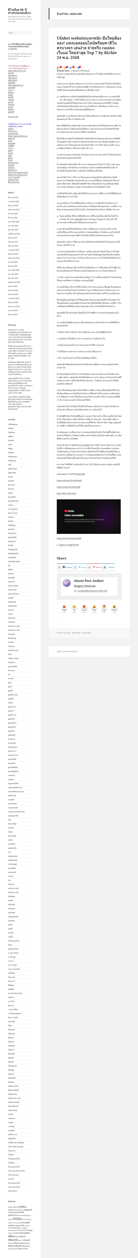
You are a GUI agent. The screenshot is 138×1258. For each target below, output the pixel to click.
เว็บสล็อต (11, 1163)
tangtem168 (12, 860)
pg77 (10, 682)
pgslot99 (11, 719)
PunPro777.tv (13, 755)
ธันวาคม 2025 (13, 230)
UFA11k (11, 884)
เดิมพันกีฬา (12, 1138)
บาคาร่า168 (12, 965)
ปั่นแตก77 (11, 981)
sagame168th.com (15, 787)
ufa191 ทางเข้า (13, 888)
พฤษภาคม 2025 (14, 258)
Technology (12, 864)
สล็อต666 (11, 1046)
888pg (10, 448)
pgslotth (11, 112)
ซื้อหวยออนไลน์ (13, 182)
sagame (11, 779)
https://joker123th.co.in (17, 71)
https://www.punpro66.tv (18, 175)
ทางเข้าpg (11, 957)
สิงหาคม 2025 (13, 246)
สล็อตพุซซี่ (11, 1078)
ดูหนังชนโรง (12, 170)
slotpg (10, 95)
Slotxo (10, 832)
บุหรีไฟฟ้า (11, 973)
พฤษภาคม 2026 (14, 209)
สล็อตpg (11, 1070)
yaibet (10, 929)
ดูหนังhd (11, 167)
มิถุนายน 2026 (13, 205)
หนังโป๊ (10, 1114)
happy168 (12, 541)
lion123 (11, 610)
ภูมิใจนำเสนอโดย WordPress (67, 651)
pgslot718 (11, 707)
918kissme (12, 461)
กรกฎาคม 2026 (13, 201)
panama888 (12, 666)
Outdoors (11, 662)
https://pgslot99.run (15, 85)
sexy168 (11, 799)
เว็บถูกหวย (11, 1151)
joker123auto (13, 586)
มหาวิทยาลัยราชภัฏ (15, 993)
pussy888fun (13, 767)
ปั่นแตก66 (11, 977)
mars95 (11, 642)
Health (10, 545)
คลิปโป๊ (10, 97)
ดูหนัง (10, 141)
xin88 (10, 925)
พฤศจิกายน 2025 (14, 234)
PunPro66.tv (13, 747)
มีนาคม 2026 (12, 217)
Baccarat (11, 485)
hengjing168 (13, 549)
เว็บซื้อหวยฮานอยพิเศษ (16, 1142)
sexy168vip (12, 804)
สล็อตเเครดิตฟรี (13, 1102)
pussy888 (11, 88)
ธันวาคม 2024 (13, 278)
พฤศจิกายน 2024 (14, 282)
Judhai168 (12, 602)
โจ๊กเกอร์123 (12, 131)
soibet (10, 840)
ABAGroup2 (12, 469)
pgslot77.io (12, 715)
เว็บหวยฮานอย (13, 1175)
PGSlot (10, 703)
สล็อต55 (11, 1038)
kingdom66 (12, 606)
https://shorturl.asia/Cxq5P (69, 538)
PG (9, 674)
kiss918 (11, 109)
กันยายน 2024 (13, 290)
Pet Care (11, 670)
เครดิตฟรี (11, 1130)
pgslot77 (11, 711)
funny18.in (12, 533)
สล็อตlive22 (12, 1066)
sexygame (27, 1225)
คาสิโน (10, 937)
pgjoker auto (13, 695)
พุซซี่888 (11, 146)
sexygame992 (13, 816)
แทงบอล (11, 1179)
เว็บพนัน (11, 1155)
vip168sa (11, 921)
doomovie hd (13, 117)
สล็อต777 (11, 1050)
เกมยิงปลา (11, 1118)
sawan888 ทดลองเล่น (16, 791)
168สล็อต (11, 432)
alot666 (11, 481)
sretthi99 (11, 844)
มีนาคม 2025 (12, 266)
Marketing (12, 638)
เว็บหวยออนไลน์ (13, 1167)
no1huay (11, 646)
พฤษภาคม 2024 (14, 306)
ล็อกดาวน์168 (13, 1017)
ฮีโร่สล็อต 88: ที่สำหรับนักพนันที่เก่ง (19, 11)
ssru (9, 852)
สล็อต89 (11, 1058)
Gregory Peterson (84, 586)
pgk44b (11, 699)
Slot (9, 820)
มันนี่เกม (11, 997)
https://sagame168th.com (17, 136)
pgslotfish (12, 727)
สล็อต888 (11, 83)
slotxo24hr (12, 836)
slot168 (11, 73)
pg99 (10, 155)
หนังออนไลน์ (12, 1110)
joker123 (11, 138)
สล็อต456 (11, 1034)
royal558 (11, 775)
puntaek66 (12, 759)
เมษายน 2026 (13, 213)
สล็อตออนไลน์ (13, 180)
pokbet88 (11, 735)
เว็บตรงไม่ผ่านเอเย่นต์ (15, 1147)
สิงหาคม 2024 (13, 294)
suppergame (13, 856)
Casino (10, 505)
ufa (9, 880)
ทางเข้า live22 (13, 953)
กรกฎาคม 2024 (13, 298)
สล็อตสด (11, 1082)
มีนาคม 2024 (12, 314)
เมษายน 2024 (13, 310)
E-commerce (13, 509)
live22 (10, 160)
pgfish (10, 691)
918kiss (11, 129)
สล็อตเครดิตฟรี (13, 1090)
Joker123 (11, 582)
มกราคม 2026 (13, 226)
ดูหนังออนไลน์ (13, 134)
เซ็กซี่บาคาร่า (13, 1134)
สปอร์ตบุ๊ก (11, 1021)
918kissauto (12, 456)
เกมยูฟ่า (11, 1122)
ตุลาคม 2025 (12, 238)
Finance (11, 517)
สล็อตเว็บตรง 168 (14, 1098)
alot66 (10, 477)
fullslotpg (11, 525)
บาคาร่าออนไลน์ (14, 177)
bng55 (10, 493)
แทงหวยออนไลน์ (14, 1187)
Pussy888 (11, 763)
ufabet (10, 900)
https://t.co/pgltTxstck (69, 544)
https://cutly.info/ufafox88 (68, 487)
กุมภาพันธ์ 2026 (13, 222)
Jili (9, 565)
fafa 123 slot (12, 513)
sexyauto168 (13, 808)
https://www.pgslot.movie (18, 172)
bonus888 (11, 497)
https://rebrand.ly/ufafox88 (69, 480)
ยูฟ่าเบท (11, 1005)
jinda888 (11, 578)
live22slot (11, 618)
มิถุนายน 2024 (13, 302)
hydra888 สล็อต (14, 561)
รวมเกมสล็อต (13, 1009)
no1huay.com (13, 650)
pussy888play (13, 771)
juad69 (10, 598)
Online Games (13, 658)
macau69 (11, 634)
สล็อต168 (11, 1029)
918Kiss (11, 452)
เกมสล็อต (11, 1126)
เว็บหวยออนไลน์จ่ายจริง (16, 1171)
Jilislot (10, 569)
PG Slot (11, 678)
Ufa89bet (11, 896)
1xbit (10, 444)
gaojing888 (12, 537)
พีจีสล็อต (11, 985)
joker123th (12, 590)
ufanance (11, 908)
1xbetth (11, 100)
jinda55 (11, 574)
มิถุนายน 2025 (13, 254)
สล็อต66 (11, 1042)
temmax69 (12, 872)
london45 (11, 622)
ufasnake (11, 912)
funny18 (11, 105)
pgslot (10, 151)
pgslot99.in (12, 723)
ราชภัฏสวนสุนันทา (15, 1013)
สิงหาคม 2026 (13, 197)
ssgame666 (12, 848)
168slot (11, 428)
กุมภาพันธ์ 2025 (13, 270)
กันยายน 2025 (13, 242)
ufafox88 (11, 904)
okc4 (10, 654)
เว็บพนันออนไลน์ (14, 1159)
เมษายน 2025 (13, 262)
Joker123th (20, 1215)
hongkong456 (13, 553)
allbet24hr (12, 473)
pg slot (10, 102)
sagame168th (13, 783)
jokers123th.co (13, 594)
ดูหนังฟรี (11, 165)
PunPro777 (12, 751)
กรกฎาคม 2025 (13, 250)
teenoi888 (12, 868)
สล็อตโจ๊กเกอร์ (13, 1106)
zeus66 (10, 933)
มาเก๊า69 (11, 1001)
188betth (15, 1207)
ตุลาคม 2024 (12, 286)
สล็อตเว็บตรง (12, 75)
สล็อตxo (11, 92)
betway (11, 489)
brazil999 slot (13, 501)
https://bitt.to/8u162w (66, 493)
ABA (9, 465)
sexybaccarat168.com (16, 812)
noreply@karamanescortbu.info (92, 590)
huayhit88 (12, 557)
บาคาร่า (11, 90)
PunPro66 (12, 743)
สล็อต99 (11, 1062)
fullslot (10, 521)
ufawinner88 (13, 917)
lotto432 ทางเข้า (14, 626)
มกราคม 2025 (13, 274)
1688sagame (13, 424)
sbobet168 (12, 795)
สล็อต (10, 1025)
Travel (10, 876)
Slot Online (12, 824)
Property (11, 739)
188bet (10, 436)
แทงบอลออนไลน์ (14, 1183)
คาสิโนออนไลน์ (13, 941)
